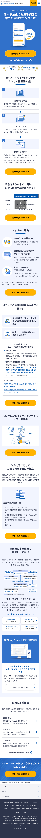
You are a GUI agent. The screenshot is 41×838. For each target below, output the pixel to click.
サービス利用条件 (9, 805)
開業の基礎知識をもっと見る (19, 752)
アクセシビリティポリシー (20, 812)
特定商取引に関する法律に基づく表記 (26, 805)
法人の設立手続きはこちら (18, 60)
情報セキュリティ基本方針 (30, 802)
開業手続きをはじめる (20, 171)
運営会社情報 (7, 802)
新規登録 (33, 3)
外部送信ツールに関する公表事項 (11, 809)
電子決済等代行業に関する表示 (30, 809)
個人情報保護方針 (17, 802)
